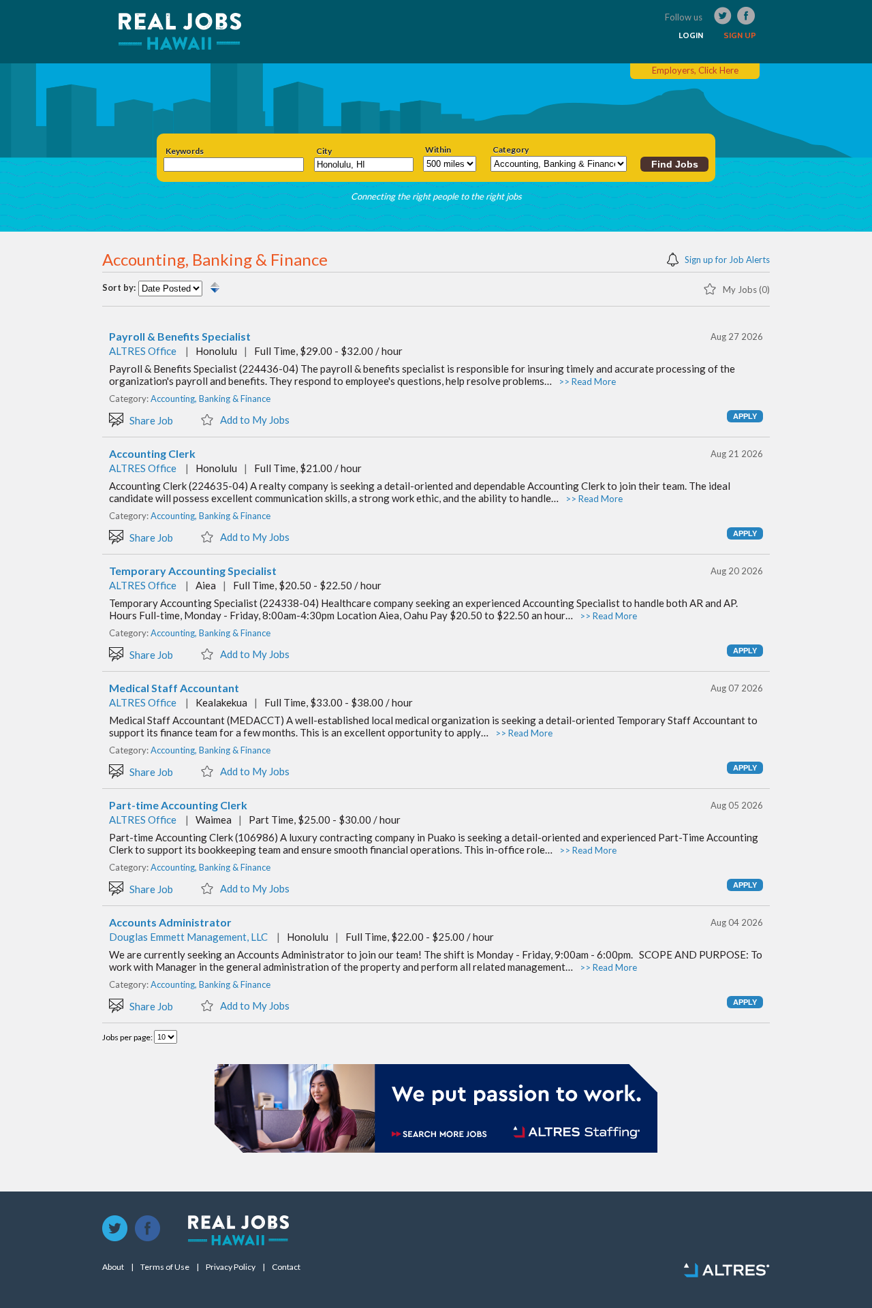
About (113, 1267)
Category (511, 150)
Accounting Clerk (152, 453)
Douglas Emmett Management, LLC (188, 937)
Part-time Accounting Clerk (178, 805)
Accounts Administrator (170, 922)
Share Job (150, 420)
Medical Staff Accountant (174, 688)
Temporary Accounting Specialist (193, 570)
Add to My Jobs (254, 419)
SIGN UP (739, 35)
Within (438, 150)
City (324, 151)
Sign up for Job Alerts (726, 259)
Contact (286, 1267)
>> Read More (587, 381)
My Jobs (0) (745, 289)
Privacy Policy (230, 1267)
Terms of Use (164, 1267)
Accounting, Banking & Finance (210, 398)
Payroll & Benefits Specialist (180, 336)
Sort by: (119, 287)
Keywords (185, 151)
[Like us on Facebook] (148, 1229)
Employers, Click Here (695, 70)
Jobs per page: (128, 1037)
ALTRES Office (142, 351)
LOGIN (691, 35)
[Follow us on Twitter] (115, 1229)
